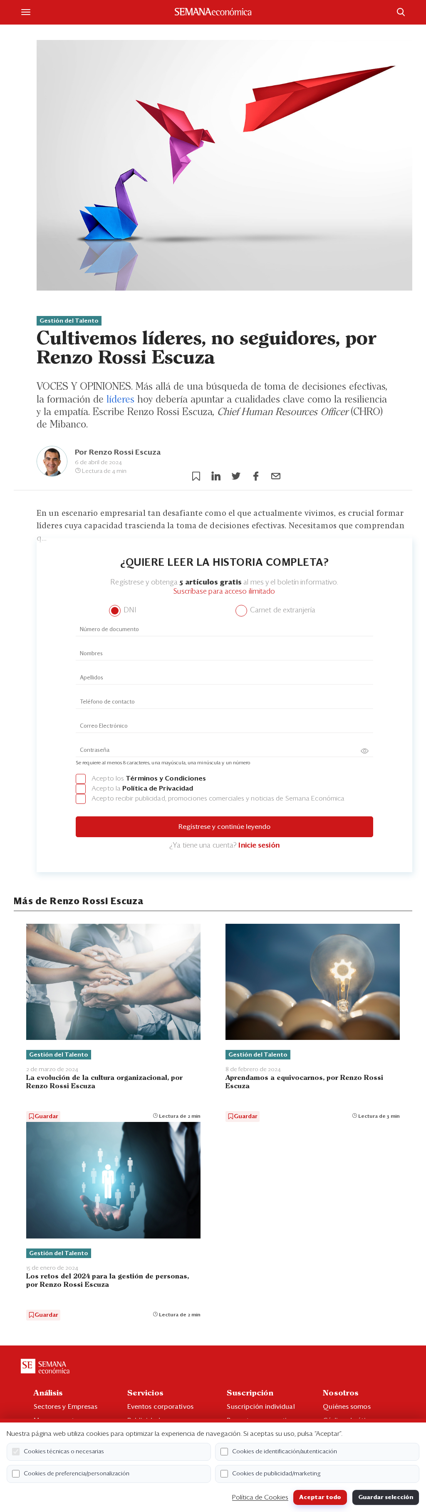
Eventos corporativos (160, 1406)
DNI (129, 610)
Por (118, 452)
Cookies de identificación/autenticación (284, 1452)
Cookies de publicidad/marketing (276, 1474)
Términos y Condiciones (166, 778)
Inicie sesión (258, 845)
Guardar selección (385, 1497)
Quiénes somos (346, 1406)
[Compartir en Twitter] (236, 476)
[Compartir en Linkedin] (216, 476)
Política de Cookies (260, 1497)
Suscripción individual (261, 1406)
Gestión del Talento (69, 321)
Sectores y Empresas (66, 1406)
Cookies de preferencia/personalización (76, 1474)
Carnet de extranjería (281, 610)
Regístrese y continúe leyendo (224, 826)
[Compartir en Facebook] (256, 476)
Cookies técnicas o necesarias (64, 1452)
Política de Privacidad (157, 788)
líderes (120, 399)
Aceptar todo (320, 1497)
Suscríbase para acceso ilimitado (224, 591)
